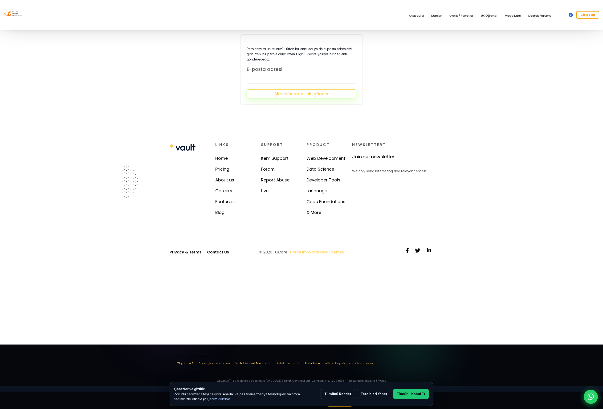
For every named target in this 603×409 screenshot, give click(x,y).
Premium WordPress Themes (317, 252)
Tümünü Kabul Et (411, 394)
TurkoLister (339, 363)
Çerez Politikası (219, 399)
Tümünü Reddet (337, 394)
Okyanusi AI (203, 363)
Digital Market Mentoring (267, 363)
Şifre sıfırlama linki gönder (301, 94)
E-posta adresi (264, 69)
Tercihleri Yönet (374, 394)
